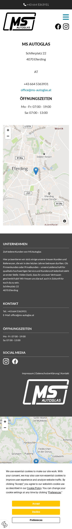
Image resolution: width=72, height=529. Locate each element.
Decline (36, 512)
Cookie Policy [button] (34, 488)
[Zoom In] (8, 130)
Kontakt (65, 373)
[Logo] (19, 21)
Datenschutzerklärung (47, 373)
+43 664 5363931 (38, 4)
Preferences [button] (54, 492)
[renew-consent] (4, 524)
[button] (53, 16)
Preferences (36, 520)
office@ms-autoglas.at (36, 90)
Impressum (28, 373)
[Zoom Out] (8, 136)
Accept (36, 503)
